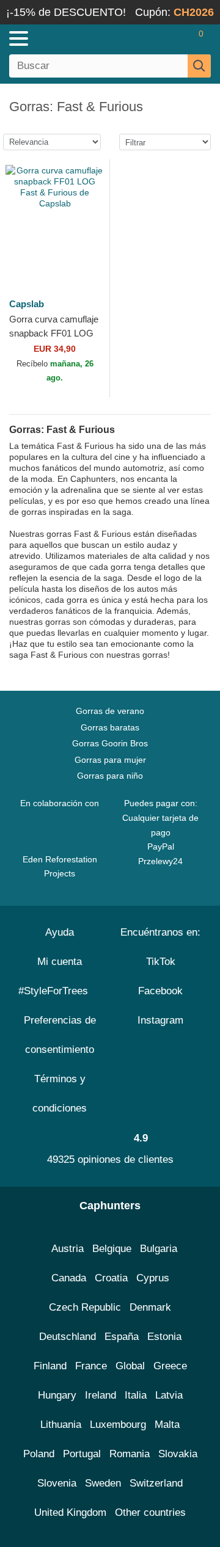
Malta (167, 1424)
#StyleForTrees (56, 991)
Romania (129, 1454)
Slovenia (56, 1483)
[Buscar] (199, 66)
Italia (136, 1395)
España (122, 1336)
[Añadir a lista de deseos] (86, 257)
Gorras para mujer (110, 760)
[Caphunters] (64, 37)
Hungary (57, 1395)
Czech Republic (85, 1307)
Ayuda (59, 932)
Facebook (160, 991)
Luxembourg (118, 1424)
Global (130, 1366)
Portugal (82, 1454)
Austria (67, 1248)
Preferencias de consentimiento (60, 1034)
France (91, 1366)
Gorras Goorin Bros (110, 743)
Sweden (103, 1483)
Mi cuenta (59, 961)
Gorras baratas (110, 727)
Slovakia (177, 1454)
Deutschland (67, 1336)
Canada (68, 1278)
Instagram (160, 1020)
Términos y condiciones (59, 1093)
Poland (38, 1454)
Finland (50, 1366)
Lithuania (60, 1424)
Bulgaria (158, 1248)
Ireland (100, 1395)
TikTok (160, 961)
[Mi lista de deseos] (175, 38)
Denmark (150, 1307)
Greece (170, 1366)
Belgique (111, 1248)
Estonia (164, 1336)
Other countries (150, 1512)
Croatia (111, 1278)
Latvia (169, 1395)
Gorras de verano (110, 711)
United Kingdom (70, 1512)
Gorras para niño (110, 776)
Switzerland (156, 1483)
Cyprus (152, 1278)
